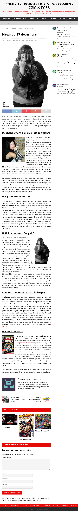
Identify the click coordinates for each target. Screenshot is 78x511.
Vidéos (62, 19)
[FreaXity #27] (9, 424)
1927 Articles (37, 379)
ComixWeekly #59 (26, 439)
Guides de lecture (20, 19)
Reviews (53, 19)
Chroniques (34, 19)
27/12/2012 (8, 40)
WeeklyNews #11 (42, 431)
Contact (54, 23)
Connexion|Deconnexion (9, 23)
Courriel (5, 479)
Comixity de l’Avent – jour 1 (66, 44)
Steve (16, 40)
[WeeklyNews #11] (43, 428)
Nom (4, 473)
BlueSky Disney (25, 343)
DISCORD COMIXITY (34, 23)
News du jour (29, 40)
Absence (65, 55)
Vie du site (71, 19)
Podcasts (6, 19)
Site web (5, 485)
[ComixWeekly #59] (26, 436)
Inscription (63, 23)
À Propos (73, 23)
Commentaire (6, 458)
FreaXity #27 (7, 427)
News (44, 19)
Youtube (22, 23)
